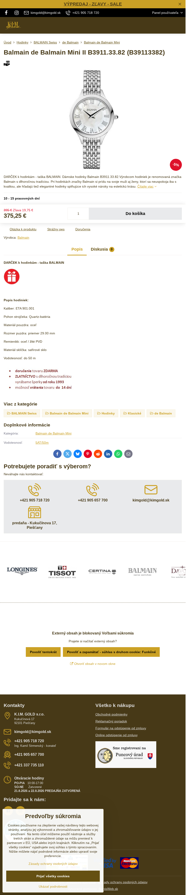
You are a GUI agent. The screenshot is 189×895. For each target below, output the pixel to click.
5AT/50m (42, 442)
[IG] (16, 12)
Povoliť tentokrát (43, 652)
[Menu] (180, 25)
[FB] (7, 12)
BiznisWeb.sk (108, 889)
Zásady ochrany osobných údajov (123, 882)
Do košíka (135, 213)
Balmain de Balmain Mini (53, 433)
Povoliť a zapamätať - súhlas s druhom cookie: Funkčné (111, 652)
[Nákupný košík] (168, 25)
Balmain (23, 237)
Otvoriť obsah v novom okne (94, 664)
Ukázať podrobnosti (53, 886)
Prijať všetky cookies (53, 876)
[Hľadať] (157, 25)
